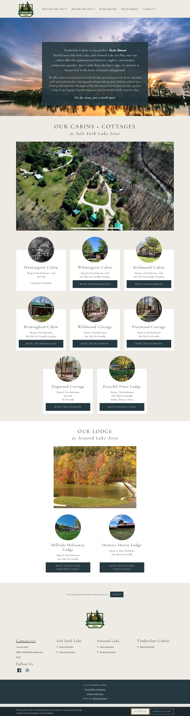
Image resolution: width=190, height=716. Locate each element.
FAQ (18, 657)
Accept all (140, 711)
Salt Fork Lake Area (53, 8)
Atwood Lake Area (81, 8)
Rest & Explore (129, 8)
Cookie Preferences (95, 694)
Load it (116, 594)
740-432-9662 (22, 646)
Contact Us (149, 8)
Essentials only (162, 711)
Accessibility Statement (95, 689)
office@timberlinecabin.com (29, 651)
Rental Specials (107, 8)
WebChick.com (100, 698)
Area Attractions (67, 651)
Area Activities (66, 646)
